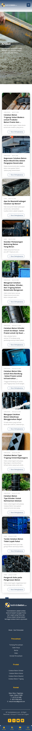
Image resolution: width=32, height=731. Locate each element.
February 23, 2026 (16, 411)
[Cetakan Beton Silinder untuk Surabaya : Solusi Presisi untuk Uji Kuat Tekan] (16, 314)
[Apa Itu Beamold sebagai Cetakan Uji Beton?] (16, 187)
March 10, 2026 (12, 198)
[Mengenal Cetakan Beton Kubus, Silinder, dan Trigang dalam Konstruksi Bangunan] (16, 269)
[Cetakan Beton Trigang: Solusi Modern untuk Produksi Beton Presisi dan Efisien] (16, 101)
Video (16, 653)
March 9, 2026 (12, 239)
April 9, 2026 (15, 155)
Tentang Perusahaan (16, 645)
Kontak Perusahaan (16, 656)
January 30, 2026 (16, 452)
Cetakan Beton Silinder (16, 671)
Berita (8, 112)
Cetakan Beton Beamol (16, 676)
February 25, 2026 (16, 368)
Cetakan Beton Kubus (16, 673)
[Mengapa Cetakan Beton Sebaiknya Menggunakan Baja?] (16, 400)
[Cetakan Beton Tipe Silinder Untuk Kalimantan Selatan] (16, 482)
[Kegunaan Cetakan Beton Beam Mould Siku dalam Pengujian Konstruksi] (16, 144)
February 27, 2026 (16, 325)
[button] (28, 5)
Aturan (10, 630)
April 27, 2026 (15, 112)
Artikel (5, 112)
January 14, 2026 (12, 574)
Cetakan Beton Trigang (16, 679)
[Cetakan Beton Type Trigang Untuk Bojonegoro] (16, 441)
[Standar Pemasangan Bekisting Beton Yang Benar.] (16, 228)
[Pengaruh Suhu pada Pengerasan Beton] (16, 563)
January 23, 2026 (12, 536)
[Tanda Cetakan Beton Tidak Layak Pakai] (16, 525)
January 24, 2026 (16, 493)
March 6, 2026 (15, 280)
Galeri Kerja (16, 648)
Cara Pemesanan (18, 630)
